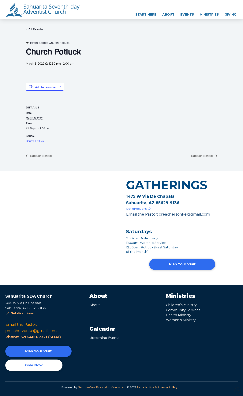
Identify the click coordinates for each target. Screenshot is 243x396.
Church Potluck (35, 141)
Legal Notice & (157, 387)
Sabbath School (40, 155)
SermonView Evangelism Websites (101, 387)
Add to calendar (45, 87)
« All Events (34, 29)
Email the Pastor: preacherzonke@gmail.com (168, 214)
